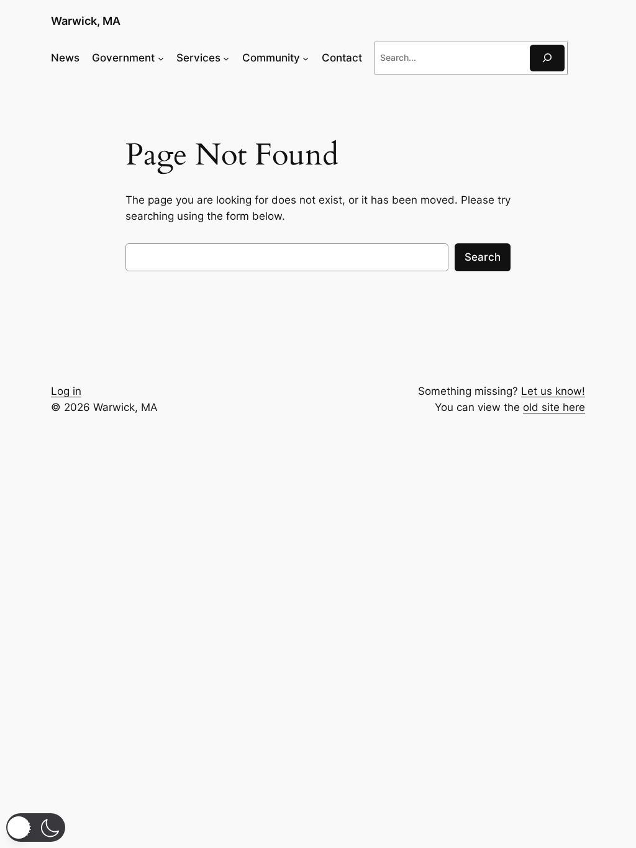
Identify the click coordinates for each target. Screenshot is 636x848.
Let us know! (553, 391)
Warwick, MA (85, 20)
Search (483, 257)
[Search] (547, 58)
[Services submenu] (226, 58)
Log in (66, 391)
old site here (554, 407)
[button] (35, 827)
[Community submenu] (305, 58)
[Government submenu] (161, 58)
